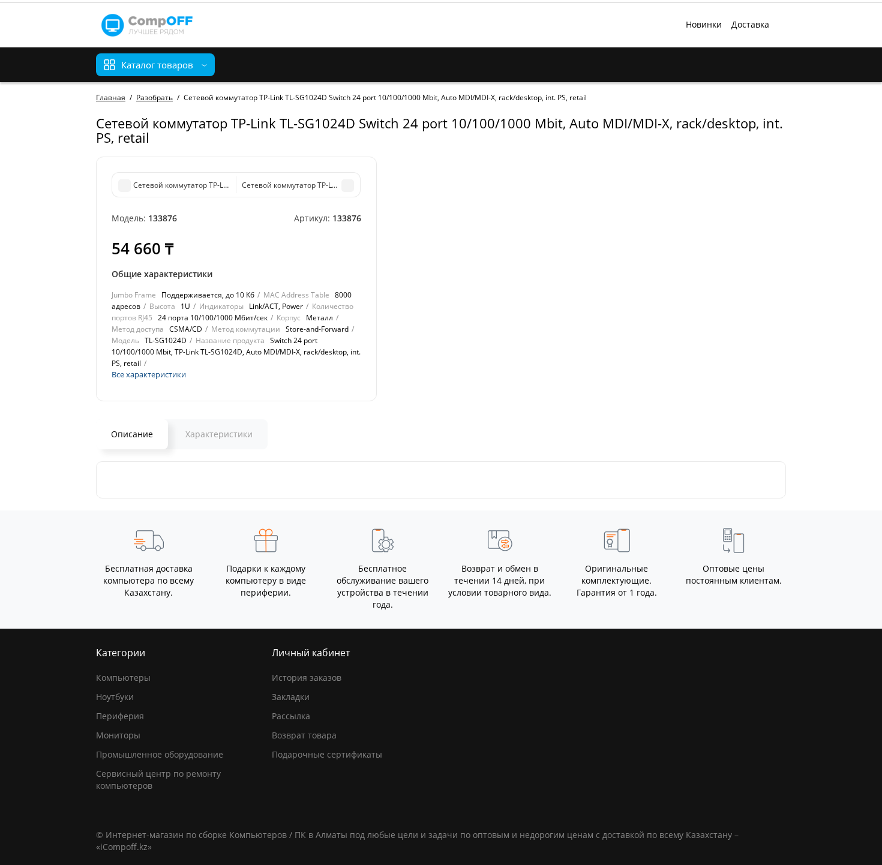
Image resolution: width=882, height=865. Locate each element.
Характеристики (219, 434)
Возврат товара (304, 735)
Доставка (750, 24)
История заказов (306, 677)
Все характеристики (149, 374)
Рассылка (291, 716)
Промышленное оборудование (159, 754)
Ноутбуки (115, 696)
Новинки (704, 24)
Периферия (120, 716)
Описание (132, 434)
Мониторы (118, 735)
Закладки (291, 696)
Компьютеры (123, 677)
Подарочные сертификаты (327, 754)
